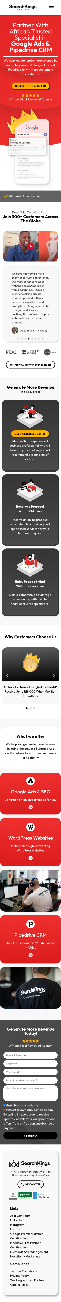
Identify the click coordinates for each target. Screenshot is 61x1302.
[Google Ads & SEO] (30, 781)
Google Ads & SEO (30, 792)
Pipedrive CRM (30, 935)
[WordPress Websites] (30, 827)
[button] (51, 7)
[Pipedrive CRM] (30, 924)
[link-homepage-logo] (29, 1164)
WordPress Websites (30, 838)
